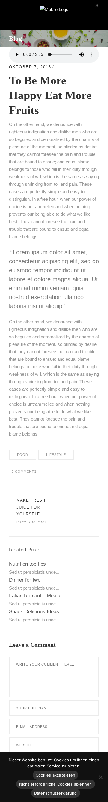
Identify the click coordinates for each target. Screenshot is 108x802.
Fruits (65, 67)
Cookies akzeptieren (56, 775)
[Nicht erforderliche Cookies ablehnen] (101, 777)
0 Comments (24, 471)
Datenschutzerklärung (55, 793)
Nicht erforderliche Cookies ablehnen (55, 784)
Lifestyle (56, 454)
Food (22, 454)
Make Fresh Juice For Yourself (30, 507)
